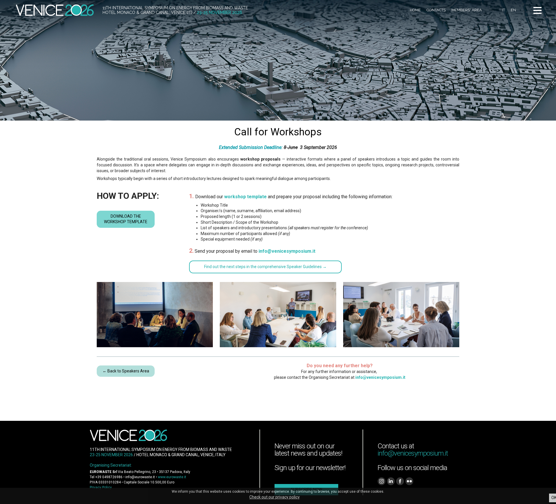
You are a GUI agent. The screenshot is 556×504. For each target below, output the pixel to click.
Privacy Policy (101, 487)
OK (553, 497)
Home (415, 10)
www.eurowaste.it (172, 477)
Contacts (436, 10)
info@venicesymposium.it (380, 377)
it (503, 10)
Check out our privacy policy (274, 497)
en (513, 10)
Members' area (466, 10)
